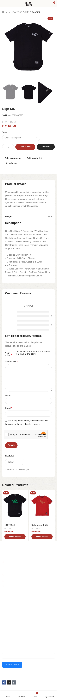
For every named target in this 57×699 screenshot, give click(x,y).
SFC (4, 627)
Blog (31, 612)
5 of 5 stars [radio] (30, 354)
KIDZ (4, 612)
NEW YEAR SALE (20, 12)
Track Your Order (37, 627)
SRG (4, 622)
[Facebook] (4, 682)
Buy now (46, 147)
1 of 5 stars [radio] (20, 351)
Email (8, 408)
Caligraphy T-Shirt (40, 525)
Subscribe (12, 664)
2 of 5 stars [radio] (32, 351)
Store (31, 608)
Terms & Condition (37, 632)
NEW (4, 608)
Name (8, 395)
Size (4, 132)
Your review (11, 361)
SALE (4, 602)
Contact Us (34, 617)
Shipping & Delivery (38, 622)
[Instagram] (9, 682)
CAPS (5, 617)
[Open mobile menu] (3, 4)
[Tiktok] (14, 682)
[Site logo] (29, 3)
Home (5, 12)
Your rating (8, 354)
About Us (33, 602)
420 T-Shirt (9, 525)
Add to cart (25, 147)
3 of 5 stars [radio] (43, 351)
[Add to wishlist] (25, 492)
